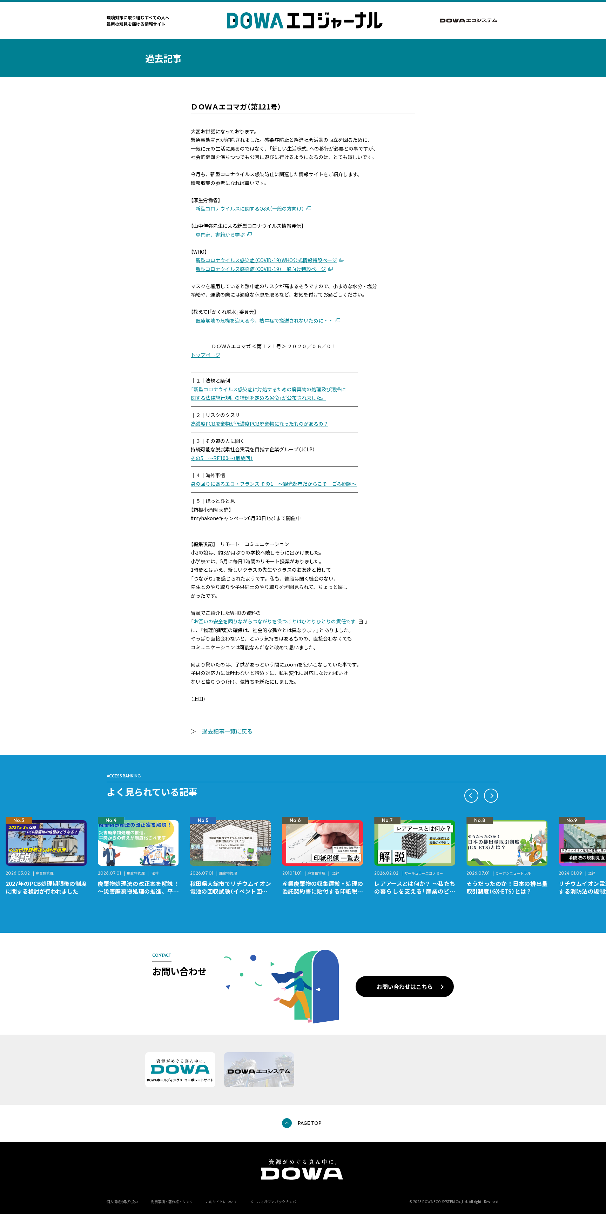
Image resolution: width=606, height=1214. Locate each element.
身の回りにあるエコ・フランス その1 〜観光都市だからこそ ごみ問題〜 (274, 483)
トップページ (205, 354)
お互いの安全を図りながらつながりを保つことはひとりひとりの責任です (275, 621)
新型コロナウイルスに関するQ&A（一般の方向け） (250, 208)
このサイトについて (221, 1201)
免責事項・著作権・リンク (172, 1201)
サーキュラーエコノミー (423, 873)
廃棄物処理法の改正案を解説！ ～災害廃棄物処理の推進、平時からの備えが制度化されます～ (141, 891)
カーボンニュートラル (513, 873)
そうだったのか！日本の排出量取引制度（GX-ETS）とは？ (506, 887)
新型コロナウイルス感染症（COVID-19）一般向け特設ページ (261, 268)
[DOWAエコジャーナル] (305, 20)
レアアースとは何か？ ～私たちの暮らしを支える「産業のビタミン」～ (414, 891)
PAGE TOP (310, 1123)
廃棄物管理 (44, 873)
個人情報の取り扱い (122, 1201)
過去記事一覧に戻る (227, 731)
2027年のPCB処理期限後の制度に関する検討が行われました (46, 887)
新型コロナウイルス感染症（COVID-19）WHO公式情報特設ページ (266, 260)
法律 (155, 873)
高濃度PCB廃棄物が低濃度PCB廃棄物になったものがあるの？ (259, 423)
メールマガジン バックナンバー (274, 1201)
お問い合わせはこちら (405, 986)
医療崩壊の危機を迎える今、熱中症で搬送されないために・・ (264, 320)
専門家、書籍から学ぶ (220, 234)
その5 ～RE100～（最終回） (222, 458)
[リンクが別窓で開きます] (469, 20)
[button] (471, 796)
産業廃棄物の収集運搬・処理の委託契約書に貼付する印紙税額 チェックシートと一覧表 (325, 891)
